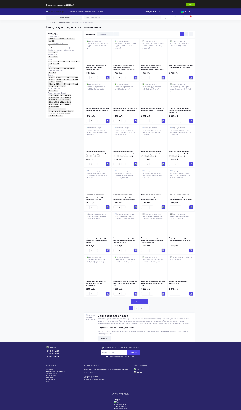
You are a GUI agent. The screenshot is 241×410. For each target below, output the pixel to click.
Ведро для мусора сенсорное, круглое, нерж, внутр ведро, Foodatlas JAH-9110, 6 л (96, 197)
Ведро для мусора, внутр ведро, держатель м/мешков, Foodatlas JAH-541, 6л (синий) (152, 240)
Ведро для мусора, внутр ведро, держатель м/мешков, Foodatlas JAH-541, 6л (96, 240)
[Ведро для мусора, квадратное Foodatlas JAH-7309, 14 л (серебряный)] (97, 267)
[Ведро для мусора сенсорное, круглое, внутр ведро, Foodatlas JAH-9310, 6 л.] (181, 94)
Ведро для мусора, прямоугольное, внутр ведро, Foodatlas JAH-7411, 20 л (125, 283)
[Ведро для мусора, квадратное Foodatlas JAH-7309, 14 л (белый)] (181, 224)
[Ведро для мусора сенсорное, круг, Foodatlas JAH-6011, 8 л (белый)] (181, 51)
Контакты (101, 11)
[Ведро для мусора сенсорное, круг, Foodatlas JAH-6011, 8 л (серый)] (125, 94)
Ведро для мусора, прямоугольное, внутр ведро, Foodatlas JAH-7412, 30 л (153, 283)
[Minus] (87, 77)
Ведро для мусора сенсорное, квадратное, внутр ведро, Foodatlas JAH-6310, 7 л (96, 67)
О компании (73, 11)
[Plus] (96, 77)
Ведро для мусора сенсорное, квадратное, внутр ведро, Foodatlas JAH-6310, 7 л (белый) (124, 67)
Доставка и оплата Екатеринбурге (55, 371)
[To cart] (107, 77)
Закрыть (190, 4)
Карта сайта (49, 377)
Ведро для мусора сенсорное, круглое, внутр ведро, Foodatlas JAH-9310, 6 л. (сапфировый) (124, 154)
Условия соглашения (118, 356)
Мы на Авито (189, 12)
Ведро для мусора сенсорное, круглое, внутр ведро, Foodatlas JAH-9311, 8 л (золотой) (180, 154)
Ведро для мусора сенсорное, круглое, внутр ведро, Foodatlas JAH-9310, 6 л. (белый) (96, 154)
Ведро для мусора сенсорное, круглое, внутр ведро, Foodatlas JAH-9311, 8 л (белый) (152, 154)
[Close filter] (57, 34)
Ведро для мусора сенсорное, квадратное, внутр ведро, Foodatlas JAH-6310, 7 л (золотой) (152, 67)
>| (147, 308)
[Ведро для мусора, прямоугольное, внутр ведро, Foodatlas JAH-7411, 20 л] (125, 267)
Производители (50, 379)
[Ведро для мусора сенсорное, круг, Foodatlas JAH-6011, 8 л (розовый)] (97, 94)
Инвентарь (53, 22)
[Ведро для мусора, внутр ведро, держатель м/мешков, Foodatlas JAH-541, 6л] (97, 224)
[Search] (159, 17)
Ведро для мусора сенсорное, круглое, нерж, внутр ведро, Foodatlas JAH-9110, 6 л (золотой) (124, 197)
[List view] (186, 34)
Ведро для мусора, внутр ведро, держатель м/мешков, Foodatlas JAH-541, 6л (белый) (124, 240)
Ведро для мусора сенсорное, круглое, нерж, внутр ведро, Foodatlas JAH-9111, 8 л (151, 197)
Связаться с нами (51, 375)
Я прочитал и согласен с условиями (122, 356)
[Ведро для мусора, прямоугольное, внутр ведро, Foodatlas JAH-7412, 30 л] (153, 267)
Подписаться (133, 352)
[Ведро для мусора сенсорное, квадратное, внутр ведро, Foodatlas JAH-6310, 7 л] (97, 51)
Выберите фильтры (63, 113)
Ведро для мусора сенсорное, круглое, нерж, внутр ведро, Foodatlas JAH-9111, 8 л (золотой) (180, 197)
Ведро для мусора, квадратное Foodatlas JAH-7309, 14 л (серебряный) (96, 283)
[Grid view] (182, 34)
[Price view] (191, 34)
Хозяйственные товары (63, 22)
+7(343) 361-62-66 (52, 353)
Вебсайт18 (125, 393)
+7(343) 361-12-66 (52, 351)
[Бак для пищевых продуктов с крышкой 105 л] (181, 267)
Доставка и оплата (84, 11)
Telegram (139, 372)
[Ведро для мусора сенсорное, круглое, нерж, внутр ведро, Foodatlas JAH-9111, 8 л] (153, 180)
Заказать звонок (164, 12)
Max (138, 369)
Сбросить (51, 113)
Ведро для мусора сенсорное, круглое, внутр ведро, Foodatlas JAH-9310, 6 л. (180, 111)
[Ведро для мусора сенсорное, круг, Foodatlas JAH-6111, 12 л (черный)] (153, 94)
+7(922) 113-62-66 (52, 356)
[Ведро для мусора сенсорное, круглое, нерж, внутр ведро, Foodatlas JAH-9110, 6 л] (97, 180)
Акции (94, 11)
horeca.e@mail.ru (89, 372)
